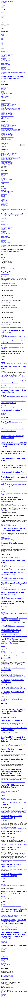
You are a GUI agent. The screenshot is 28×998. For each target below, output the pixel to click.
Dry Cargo (3, 89)
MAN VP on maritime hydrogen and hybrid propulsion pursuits (14, 619)
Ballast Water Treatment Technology (9, 104)
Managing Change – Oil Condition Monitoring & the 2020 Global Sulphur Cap (13, 711)
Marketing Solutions (5, 959)
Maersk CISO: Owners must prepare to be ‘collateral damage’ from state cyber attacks (13, 641)
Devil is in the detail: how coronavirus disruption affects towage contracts (12, 499)
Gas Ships (3, 92)
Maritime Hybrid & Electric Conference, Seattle (11, 832)
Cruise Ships (3, 88)
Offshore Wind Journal (6, 112)
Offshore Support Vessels (6, 93)
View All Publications (5, 103)
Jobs (2, 38)
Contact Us (3, 961)
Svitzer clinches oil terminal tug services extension (12, 437)
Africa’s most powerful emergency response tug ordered (13, 402)
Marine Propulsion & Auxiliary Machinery (10, 108)
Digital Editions (4, 956)
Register (2, 12)
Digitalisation (4, 56)
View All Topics (4, 51)
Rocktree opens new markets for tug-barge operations (12, 593)
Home (2, 42)
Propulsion (3, 59)
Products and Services (6, 139)
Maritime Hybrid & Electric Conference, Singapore (11, 848)
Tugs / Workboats (5, 96)
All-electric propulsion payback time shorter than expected (12, 352)
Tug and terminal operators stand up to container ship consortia (13, 529)
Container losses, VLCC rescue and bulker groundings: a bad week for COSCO (14, 444)
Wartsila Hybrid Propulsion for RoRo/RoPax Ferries (12, 786)
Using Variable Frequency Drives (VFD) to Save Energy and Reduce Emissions (13, 739)
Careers (2, 960)
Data (2, 37)
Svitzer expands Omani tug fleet (12, 410)
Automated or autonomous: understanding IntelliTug (11, 631)
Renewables (3, 67)
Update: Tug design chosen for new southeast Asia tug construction (13, 452)
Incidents (3, 61)
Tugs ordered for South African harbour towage (12, 331)
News (2, 40)
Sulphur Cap (3, 52)
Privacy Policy (4, 965)
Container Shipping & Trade (7, 105)
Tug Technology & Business (7, 116)
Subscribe (3, 35)
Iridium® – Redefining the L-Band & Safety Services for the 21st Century (13, 921)
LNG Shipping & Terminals (7, 107)
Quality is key (6, 945)
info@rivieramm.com (9, 976)
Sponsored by (13, 911)
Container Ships (4, 87)
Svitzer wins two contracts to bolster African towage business (14, 382)
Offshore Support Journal (6, 110)
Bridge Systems (4, 63)
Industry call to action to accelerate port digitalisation (14, 391)
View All (3, 362)
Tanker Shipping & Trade (6, 114)
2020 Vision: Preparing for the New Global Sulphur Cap (14, 729)
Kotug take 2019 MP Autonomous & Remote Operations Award (14, 892)
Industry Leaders (4, 65)
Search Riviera (4, 144)
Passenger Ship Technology (7, 113)
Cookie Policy (4, 963)
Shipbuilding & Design (6, 55)
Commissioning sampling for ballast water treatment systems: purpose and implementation (14, 934)
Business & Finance (5, 64)
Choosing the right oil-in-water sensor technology (12, 750)
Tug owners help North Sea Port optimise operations (12, 573)
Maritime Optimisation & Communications (10, 109)
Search (22, 144)
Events (2, 39)
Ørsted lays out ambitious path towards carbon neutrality (12, 77)
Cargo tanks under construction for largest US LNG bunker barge (14, 342)
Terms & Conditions (5, 964)
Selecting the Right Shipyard (11, 720)
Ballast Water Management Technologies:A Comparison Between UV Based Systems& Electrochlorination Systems (11, 772)
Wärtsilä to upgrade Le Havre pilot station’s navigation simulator (14, 584)
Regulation (3, 58)
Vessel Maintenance (5, 60)
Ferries (2, 91)
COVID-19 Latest (5, 118)
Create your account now (6, 302)
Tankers (2, 94)
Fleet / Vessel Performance (7, 54)
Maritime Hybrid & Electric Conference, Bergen (11, 817)
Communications (4, 958)
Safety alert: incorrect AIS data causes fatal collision (12, 430)
